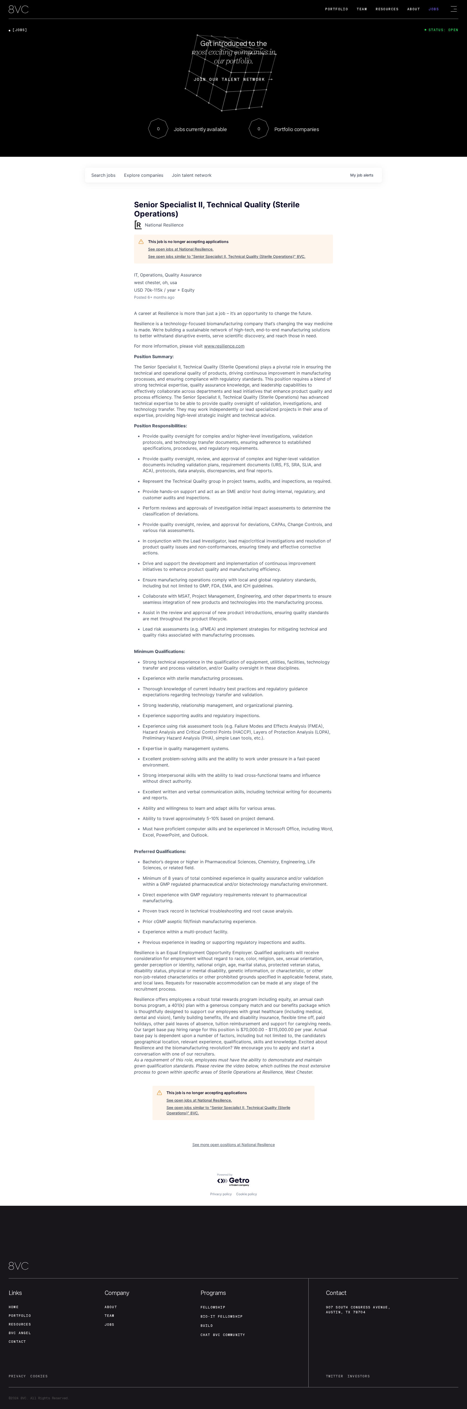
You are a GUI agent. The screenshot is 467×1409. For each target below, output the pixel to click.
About (413, 9)
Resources (387, 9)
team (110, 1316)
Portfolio (336, 9)
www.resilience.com (224, 346)
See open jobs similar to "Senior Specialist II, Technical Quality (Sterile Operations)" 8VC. (226, 256)
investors (359, 1376)
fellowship (213, 1307)
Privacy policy (221, 1194)
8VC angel (20, 1333)
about (111, 1307)
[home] (18, 9)
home (14, 1307)
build (207, 1326)
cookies (39, 1376)
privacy (17, 1376)
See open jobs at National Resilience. (181, 249)
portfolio (20, 1316)
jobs (103, 175)
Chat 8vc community (223, 1335)
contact (17, 1342)
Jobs (434, 9)
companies (143, 175)
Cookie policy (246, 1194)
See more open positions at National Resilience (233, 1144)
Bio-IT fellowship (222, 1316)
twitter (334, 1376)
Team (362, 9)
